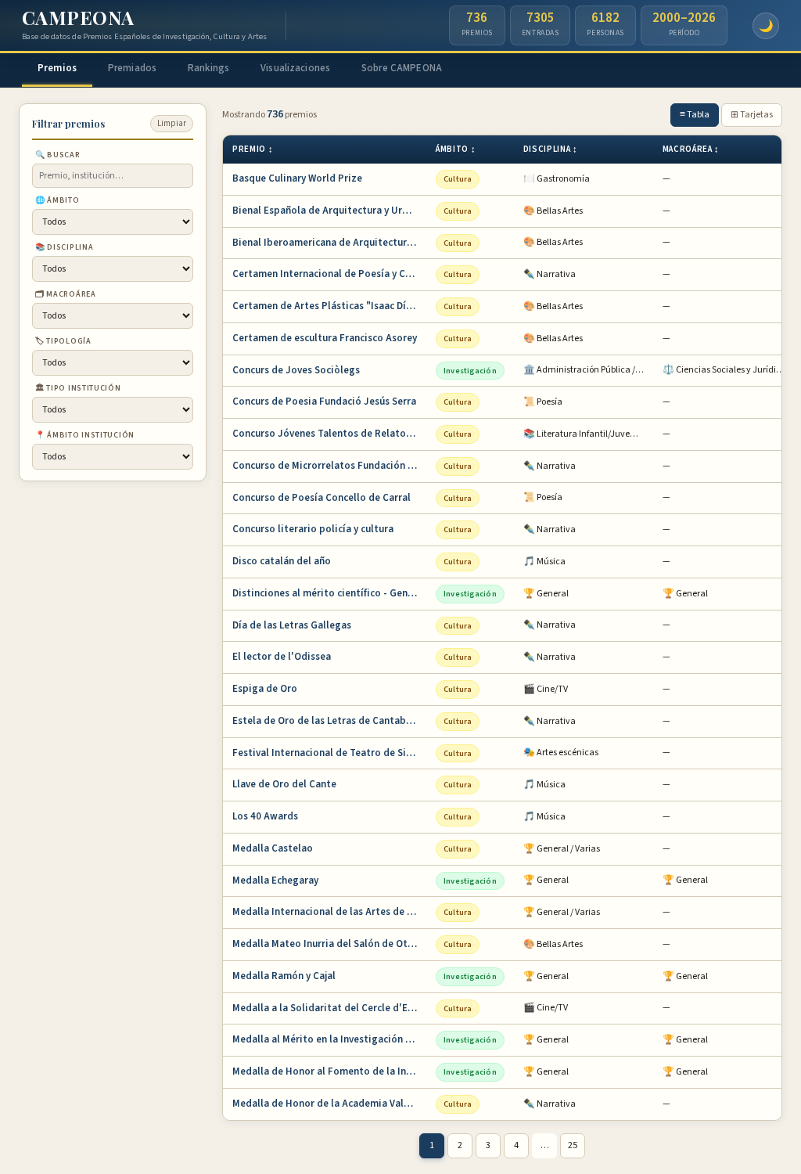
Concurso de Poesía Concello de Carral (321, 498)
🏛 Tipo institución (78, 388)
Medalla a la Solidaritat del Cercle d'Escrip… (329, 1008)
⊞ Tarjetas (752, 114)
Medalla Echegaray (275, 880)
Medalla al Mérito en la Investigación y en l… (329, 1039)
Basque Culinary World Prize (297, 178)
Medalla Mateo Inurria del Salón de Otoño (329, 944)
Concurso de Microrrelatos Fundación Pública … (329, 466)
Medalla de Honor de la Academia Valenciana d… (329, 1104)
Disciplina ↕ (550, 149)
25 (572, 1145)
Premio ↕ (252, 149)
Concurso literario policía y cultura (312, 529)
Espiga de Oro (264, 689)
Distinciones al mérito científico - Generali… (329, 593)
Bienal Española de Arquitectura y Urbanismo (329, 210)
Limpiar (171, 123)
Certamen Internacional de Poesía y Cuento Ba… (329, 274)
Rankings (208, 68)
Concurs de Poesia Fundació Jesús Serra (324, 401)
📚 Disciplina (64, 247)
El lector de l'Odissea (281, 657)
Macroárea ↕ (691, 149)
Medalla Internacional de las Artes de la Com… (329, 912)
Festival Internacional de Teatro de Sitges (329, 753)
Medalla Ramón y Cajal (284, 976)
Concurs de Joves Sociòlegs (296, 370)
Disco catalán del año (281, 561)
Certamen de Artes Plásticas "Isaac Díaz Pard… (329, 306)
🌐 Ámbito (57, 200)
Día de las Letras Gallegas (291, 625)
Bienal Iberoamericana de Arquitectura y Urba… (329, 243)
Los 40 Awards (265, 816)
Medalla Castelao (272, 848)
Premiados (132, 68)
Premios (57, 68)
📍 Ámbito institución (85, 435)
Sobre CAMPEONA (401, 68)
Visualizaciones (295, 68)
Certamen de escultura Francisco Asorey (324, 338)
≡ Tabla (694, 114)
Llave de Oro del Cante (284, 784)
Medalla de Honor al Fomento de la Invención (329, 1071)
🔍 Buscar (58, 154)
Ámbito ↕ (456, 149)
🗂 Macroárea (65, 294)
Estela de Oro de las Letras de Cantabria (325, 721)
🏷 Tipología (63, 341)
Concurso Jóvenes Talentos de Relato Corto (329, 434)
